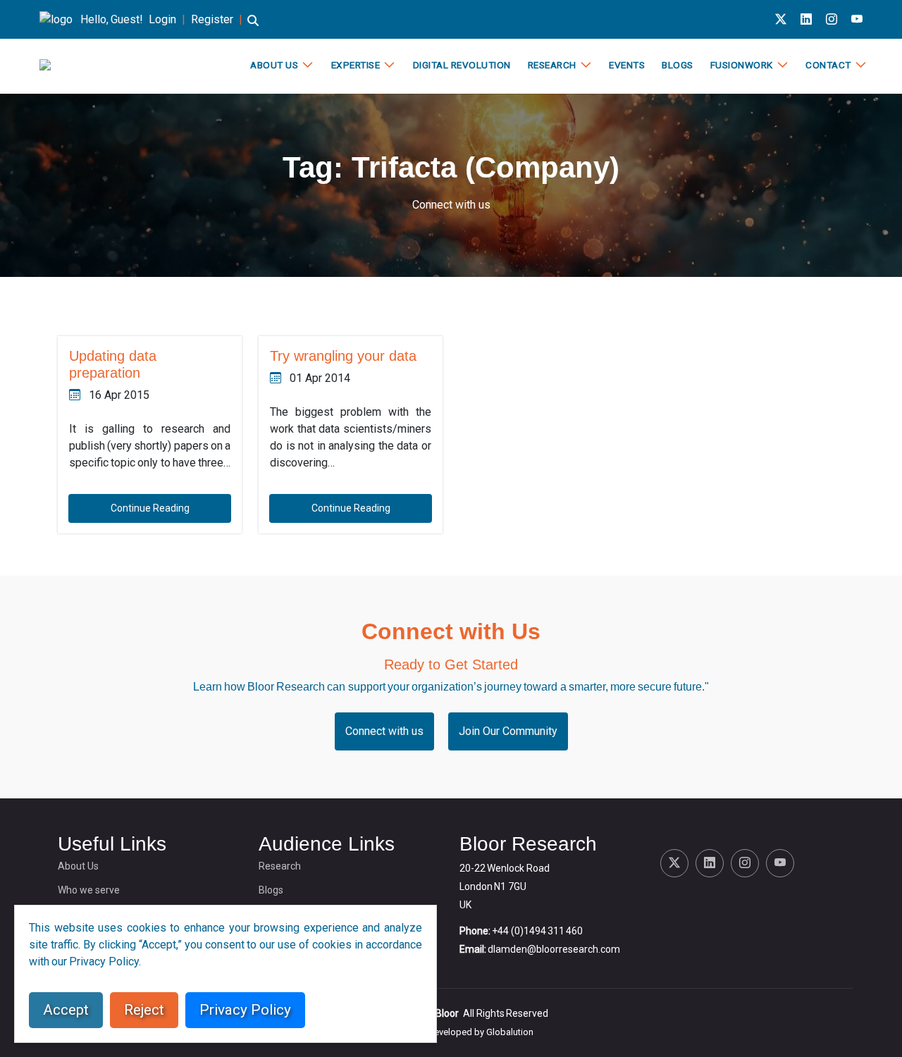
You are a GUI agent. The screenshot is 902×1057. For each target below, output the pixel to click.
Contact (828, 64)
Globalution (509, 1032)
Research (552, 64)
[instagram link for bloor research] (831, 19)
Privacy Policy (245, 1009)
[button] (253, 27)
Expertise (356, 64)
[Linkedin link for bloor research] (806, 19)
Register (212, 19)
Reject (144, 1009)
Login (162, 19)
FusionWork (741, 64)
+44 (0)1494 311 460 (537, 931)
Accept (66, 1009)
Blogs (677, 64)
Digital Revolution (462, 64)
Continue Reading (150, 508)
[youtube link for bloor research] (857, 19)
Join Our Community (508, 731)
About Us (274, 64)
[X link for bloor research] (781, 19)
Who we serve (89, 890)
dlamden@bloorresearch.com (554, 949)
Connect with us (451, 204)
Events (627, 64)
